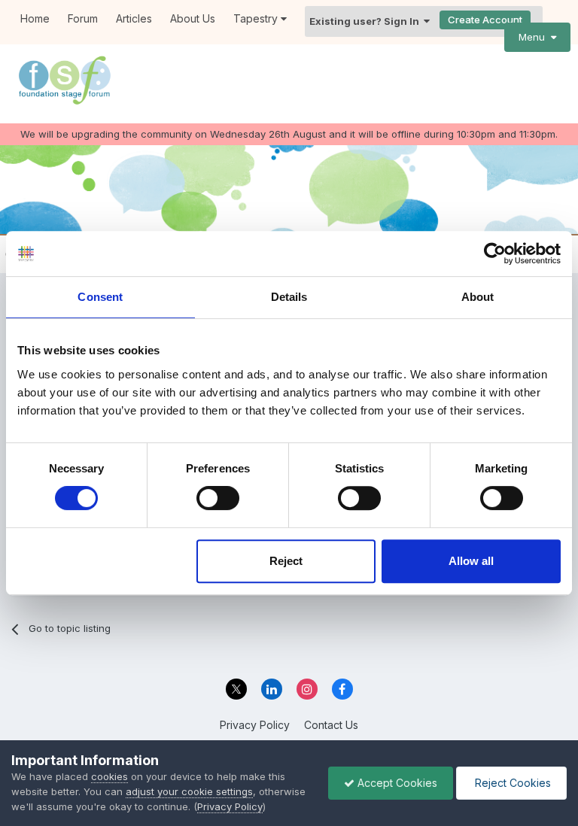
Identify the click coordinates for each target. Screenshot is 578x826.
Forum (83, 18)
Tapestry (257, 18)
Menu (535, 37)
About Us (192, 18)
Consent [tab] (100, 296)
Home (35, 18)
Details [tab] (289, 296)
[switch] (217, 498)
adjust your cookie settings (189, 791)
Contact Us (331, 724)
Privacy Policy (255, 724)
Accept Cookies (395, 782)
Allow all (471, 560)
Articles (134, 18)
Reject (286, 560)
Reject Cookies (511, 782)
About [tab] (477, 296)
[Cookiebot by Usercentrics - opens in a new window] (495, 253)
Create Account (485, 20)
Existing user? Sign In (366, 21)
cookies (109, 776)
